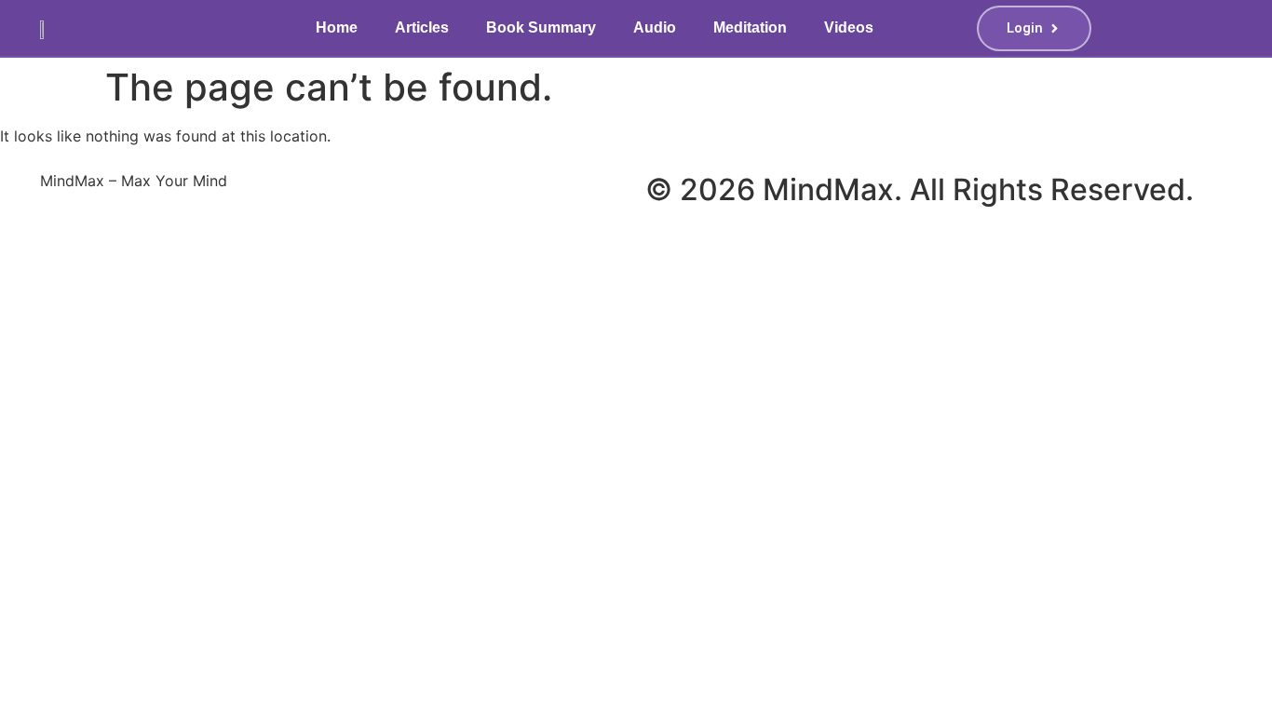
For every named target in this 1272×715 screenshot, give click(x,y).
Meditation (750, 27)
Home (337, 27)
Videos (848, 27)
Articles (422, 27)
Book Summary (541, 27)
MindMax (828, 189)
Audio (654, 27)
